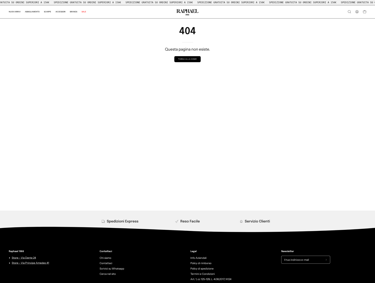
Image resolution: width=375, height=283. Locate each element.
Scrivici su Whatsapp (112, 268)
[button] (73, 11)
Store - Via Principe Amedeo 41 (30, 262)
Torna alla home (187, 59)
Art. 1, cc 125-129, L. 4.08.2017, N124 (210, 279)
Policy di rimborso (200, 263)
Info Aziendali (198, 257)
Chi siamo (105, 257)
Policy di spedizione (202, 268)
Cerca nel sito (108, 273)
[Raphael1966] (187, 11)
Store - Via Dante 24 (24, 257)
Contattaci (106, 251)
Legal (193, 251)
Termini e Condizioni (202, 273)
